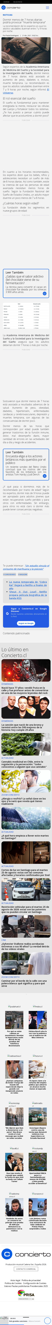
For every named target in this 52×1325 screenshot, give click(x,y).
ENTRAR (6, 2)
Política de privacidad (31, 1280)
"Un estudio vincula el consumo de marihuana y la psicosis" (26, 567)
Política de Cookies (13, 1283)
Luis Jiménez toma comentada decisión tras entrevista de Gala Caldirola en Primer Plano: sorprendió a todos (38, 1223)
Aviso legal (15, 1280)
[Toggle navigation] (47, 7)
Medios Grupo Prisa (26, 1298)
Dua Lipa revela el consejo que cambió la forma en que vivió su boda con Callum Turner (14, 1177)
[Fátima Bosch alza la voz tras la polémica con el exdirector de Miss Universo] (38, 1020)
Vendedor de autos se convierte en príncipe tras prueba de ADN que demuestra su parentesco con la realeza (14, 1224)
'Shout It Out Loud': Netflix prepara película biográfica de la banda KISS (28, 595)
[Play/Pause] (47, 1320)
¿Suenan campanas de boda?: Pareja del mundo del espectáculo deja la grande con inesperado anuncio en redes (14, 1087)
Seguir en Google (26, 623)
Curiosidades (10, 574)
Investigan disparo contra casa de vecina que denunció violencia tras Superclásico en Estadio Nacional (38, 1133)
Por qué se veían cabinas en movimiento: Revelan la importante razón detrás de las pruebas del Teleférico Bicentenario (14, 1038)
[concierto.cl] (10, 7)
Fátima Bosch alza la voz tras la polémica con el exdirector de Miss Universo (38, 1034)
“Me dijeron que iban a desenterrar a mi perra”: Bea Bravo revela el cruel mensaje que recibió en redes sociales (14, 1133)
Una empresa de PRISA (26, 1293)
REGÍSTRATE (17, 2)
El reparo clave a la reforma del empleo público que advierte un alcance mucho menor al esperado (38, 1085)
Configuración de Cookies (34, 1283)
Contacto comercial (26, 1269)
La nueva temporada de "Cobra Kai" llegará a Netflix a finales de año (28, 585)
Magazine (23, 574)
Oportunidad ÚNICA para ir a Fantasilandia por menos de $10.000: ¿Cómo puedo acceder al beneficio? (37, 1178)
